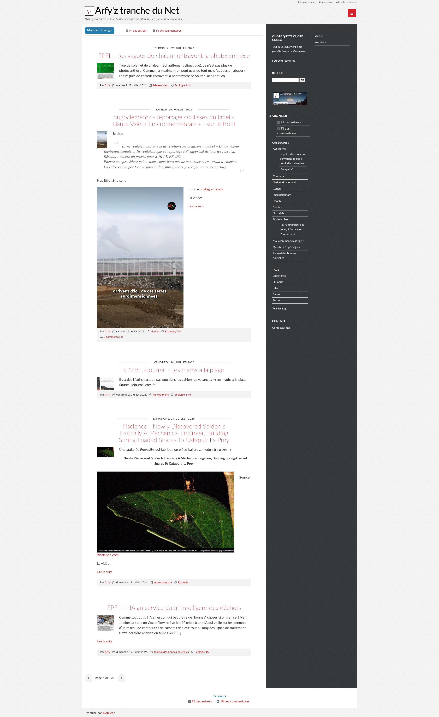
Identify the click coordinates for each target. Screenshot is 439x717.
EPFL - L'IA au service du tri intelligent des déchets (174, 608)
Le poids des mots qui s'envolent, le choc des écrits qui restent (292, 159)
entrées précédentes (88, 678)
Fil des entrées (138, 30)
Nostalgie (278, 213)
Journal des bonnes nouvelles (171, 652)
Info (188, 85)
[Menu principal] (352, 13)
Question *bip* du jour (286, 247)
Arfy (107, 85)
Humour (278, 282)
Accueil (319, 36)
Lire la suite (196, 206)
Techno (277, 300)
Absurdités (279, 148)
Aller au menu (325, 2)
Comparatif (280, 176)
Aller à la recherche (346, 2)
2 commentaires (113, 337)
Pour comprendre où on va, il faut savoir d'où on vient (292, 230)
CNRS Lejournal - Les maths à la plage (174, 370)
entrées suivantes (121, 678)
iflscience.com (107, 555)
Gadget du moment (284, 182)
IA (207, 652)
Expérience (279, 275)
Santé (276, 294)
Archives (320, 42)
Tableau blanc (161, 85)
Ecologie (180, 85)
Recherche (280, 73)
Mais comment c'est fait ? (288, 241)
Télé (178, 331)
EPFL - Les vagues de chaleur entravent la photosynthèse (174, 56)
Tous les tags (279, 308)
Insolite (277, 201)
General (277, 188)
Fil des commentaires (168, 30)
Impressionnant (163, 582)
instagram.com (212, 189)
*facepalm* (286, 169)
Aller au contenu (306, 2)
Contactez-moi (281, 327)
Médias (154, 331)
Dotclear (109, 713)
